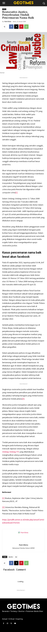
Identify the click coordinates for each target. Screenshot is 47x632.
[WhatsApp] (26, 26)
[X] (16, 26)
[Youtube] (15, 623)
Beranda (5, 611)
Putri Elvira (7, 21)
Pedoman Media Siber (34, 611)
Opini (4, 9)
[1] (16, 192)
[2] (23, 399)
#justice (11, 557)
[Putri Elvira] (23, 536)
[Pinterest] (21, 26)
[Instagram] (7, 623)
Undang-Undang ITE (10, 451)
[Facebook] (11, 26)
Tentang (13, 611)
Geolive (21, 611)
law (16, 557)
